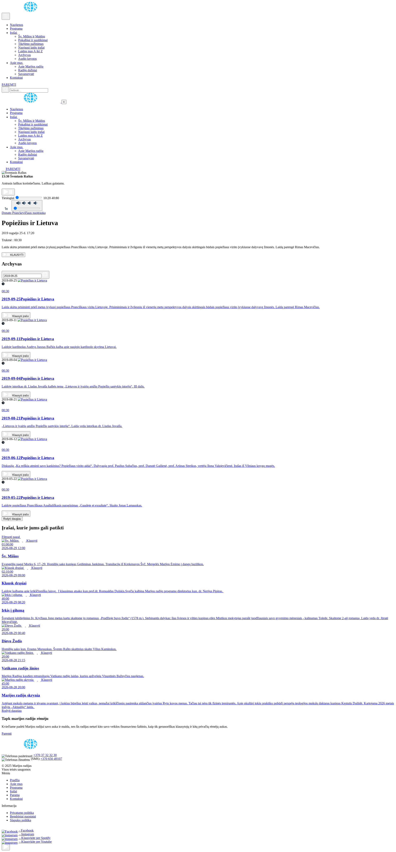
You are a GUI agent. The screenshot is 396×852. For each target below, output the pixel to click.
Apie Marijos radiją (30, 66)
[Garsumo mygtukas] (27, 205)
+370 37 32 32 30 (45, 755)
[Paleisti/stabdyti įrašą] (8, 192)
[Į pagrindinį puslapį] (31, 101)
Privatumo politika (22, 812)
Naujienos (16, 25)
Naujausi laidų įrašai (31, 47)
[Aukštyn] (6, 847)
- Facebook (26, 830)
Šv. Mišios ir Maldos (31, 36)
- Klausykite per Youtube (35, 841)
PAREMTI (9, 84)
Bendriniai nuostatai (23, 816)
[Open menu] (6, 16)
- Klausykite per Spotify (35, 838)
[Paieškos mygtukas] (5, 90)
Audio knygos (27, 58)
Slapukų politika (20, 820)
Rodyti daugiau (12, 518)
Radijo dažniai (27, 70)
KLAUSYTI (16, 254)
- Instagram (26, 834)
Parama (15, 795)
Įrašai (14, 32)
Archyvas (24, 55)
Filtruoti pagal (11, 537)
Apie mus (16, 63)
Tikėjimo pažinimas (31, 44)
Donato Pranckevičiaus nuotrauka (24, 213)
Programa (16, 28)
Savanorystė (26, 74)
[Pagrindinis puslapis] (31, 11)
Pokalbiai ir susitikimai (33, 40)
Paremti (7, 733)
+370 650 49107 (51, 758)
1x (6, 209)
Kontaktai (16, 77)
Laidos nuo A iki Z (30, 51)
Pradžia (15, 780)
